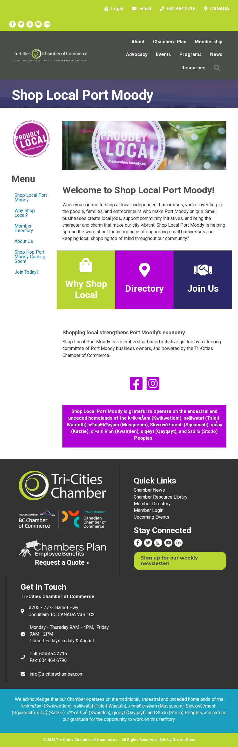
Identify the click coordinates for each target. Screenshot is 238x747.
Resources (193, 68)
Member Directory (24, 228)
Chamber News (149, 490)
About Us (24, 241)
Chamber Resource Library (160, 497)
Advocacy (136, 54)
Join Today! (26, 272)
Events (163, 54)
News (216, 54)
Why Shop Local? (25, 213)
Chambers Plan (169, 41)
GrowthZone (183, 739)
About (138, 41)
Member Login (148, 510)
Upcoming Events (151, 517)
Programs (190, 54)
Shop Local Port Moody (31, 197)
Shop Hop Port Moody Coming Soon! (30, 256)
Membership (208, 41)
